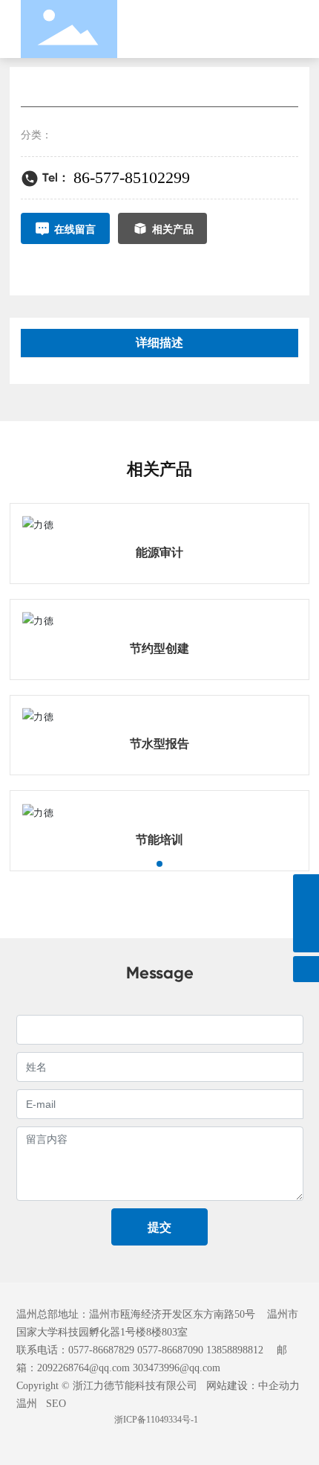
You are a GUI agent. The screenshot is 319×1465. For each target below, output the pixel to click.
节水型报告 (159, 744)
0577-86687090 (170, 1350)
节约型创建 (159, 648)
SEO (56, 1403)
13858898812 (234, 1350)
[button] (159, 864)
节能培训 (159, 840)
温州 (26, 1403)
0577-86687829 (101, 1350)
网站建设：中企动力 (253, 1385)
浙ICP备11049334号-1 (156, 1419)
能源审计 (159, 552)
